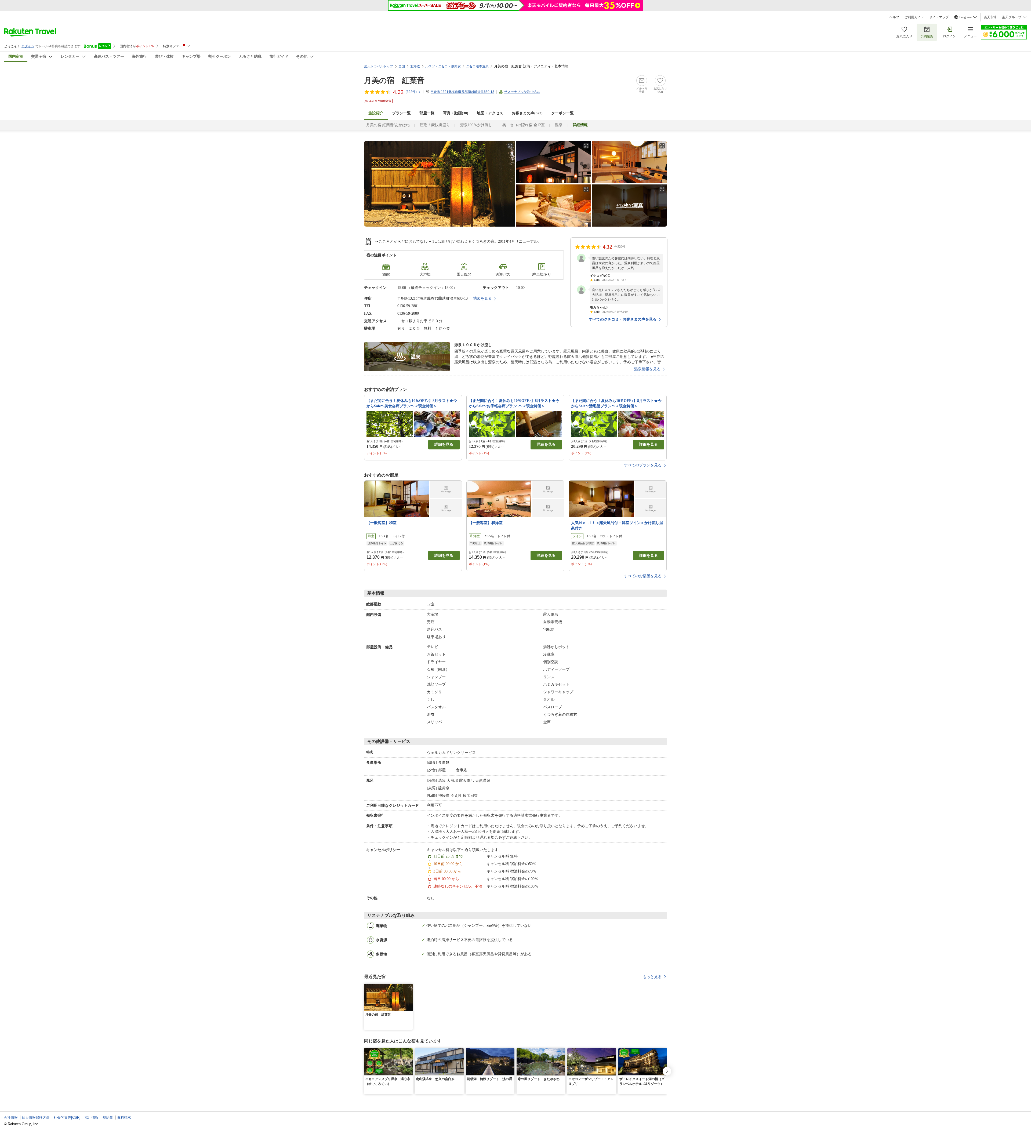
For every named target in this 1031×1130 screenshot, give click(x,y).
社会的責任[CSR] (67, 1118)
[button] (409, 987)
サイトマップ (939, 17)
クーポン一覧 (562, 113)
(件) (411, 91)
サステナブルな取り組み (522, 92)
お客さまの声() (527, 113)
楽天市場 (990, 17)
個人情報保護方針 (36, 1118)
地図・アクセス (490, 113)
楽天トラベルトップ (378, 66)
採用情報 (92, 1118)
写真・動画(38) (455, 113)
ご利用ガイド (914, 17)
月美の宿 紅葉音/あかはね (388, 125)
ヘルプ (894, 17)
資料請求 (124, 1118)
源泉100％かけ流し (476, 125)
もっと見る (652, 977)
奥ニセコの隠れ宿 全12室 (523, 125)
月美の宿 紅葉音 (394, 80)
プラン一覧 (401, 113)
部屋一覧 (426, 113)
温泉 (558, 125)
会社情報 (11, 1118)
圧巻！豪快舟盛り (435, 125)
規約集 (108, 1118)
